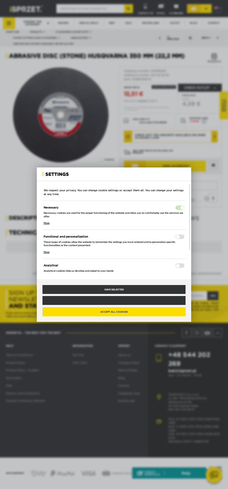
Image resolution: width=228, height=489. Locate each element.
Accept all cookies (114, 311)
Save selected (114, 289)
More (47, 222)
